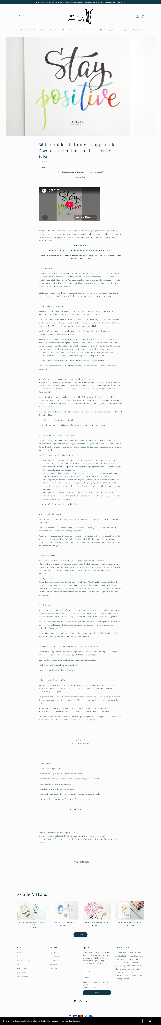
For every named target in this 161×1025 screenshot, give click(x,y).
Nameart (58, 467)
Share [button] (43, 167)
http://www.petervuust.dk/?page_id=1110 (57, 833)
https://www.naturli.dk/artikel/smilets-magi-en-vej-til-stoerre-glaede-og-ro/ (72, 836)
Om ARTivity (22, 969)
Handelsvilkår (22, 957)
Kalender (53, 965)
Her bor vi (21, 973)
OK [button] (150, 1021)
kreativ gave (59, 420)
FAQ (18, 965)
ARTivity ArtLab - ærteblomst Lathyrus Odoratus (31, 923)
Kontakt (20, 953)
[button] (19, 16)
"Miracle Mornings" (53, 296)
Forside (53, 961)
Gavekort (53, 969)
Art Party (69, 496)
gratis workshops (97, 425)
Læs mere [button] (77, 1021)
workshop (102, 412)
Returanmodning (24, 976)
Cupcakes (69, 467)
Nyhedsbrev (54, 953)
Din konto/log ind (57, 957)
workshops (47, 489)
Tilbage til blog (81, 861)
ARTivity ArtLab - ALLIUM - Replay (97, 922)
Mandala (56, 470)
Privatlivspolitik (23, 961)
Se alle (80, 934)
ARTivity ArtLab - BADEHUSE (64, 922)
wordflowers (70, 470)
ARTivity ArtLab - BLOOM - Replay (129, 922)
